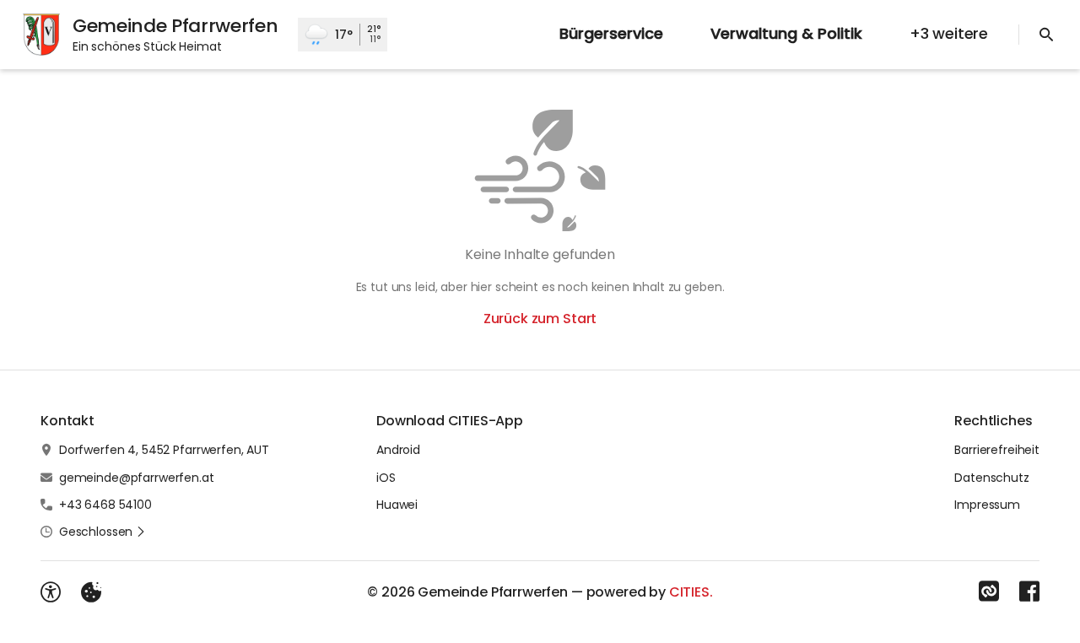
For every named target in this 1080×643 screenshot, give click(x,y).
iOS (386, 477)
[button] (102, 531)
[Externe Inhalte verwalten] (91, 592)
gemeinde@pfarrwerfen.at (136, 477)
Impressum (987, 504)
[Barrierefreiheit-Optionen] (50, 592)
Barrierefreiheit (997, 449)
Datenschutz (991, 477)
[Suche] (1046, 34)
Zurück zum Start (540, 318)
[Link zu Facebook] (1029, 591)
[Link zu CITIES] (989, 591)
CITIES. (691, 592)
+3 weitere (949, 33)
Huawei (397, 504)
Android (398, 449)
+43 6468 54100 (105, 504)
